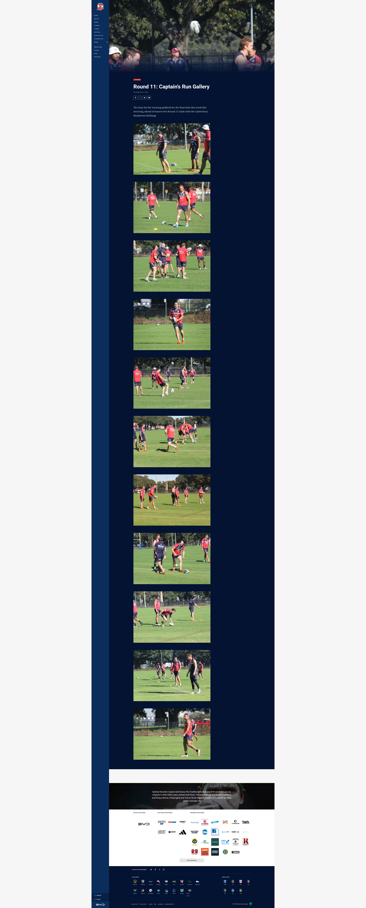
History (97, 32)
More (96, 42)
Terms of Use (134, 904)
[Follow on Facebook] (155, 869)
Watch (96, 19)
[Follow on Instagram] (163, 869)
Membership (98, 47)
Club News (137, 79)
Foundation (98, 39)
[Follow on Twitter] (159, 869)
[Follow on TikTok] (151, 869)
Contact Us (160, 904)
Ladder (97, 25)
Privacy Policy (142, 904)
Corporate (97, 57)
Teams (96, 29)
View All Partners (192, 860)
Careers (150, 904)
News (96, 15)
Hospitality (99, 35)
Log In (99, 899)
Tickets (96, 50)
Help (155, 904)
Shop (95, 53)
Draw (96, 22)
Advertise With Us (169, 904)
